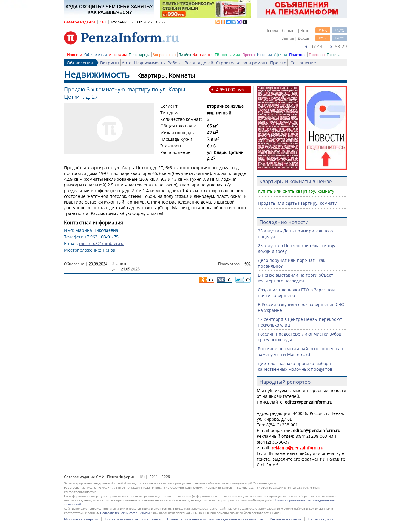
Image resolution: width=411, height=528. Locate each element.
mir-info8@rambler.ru (101, 243)
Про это (278, 63)
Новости (74, 54)
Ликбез (184, 54)
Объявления (95, 54)
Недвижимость (149, 63)
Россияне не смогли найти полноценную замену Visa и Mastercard (300, 351)
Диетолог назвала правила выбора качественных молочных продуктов (295, 366)
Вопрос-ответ (164, 54)
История (264, 54)
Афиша (280, 54)
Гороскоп (317, 54)
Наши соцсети (321, 519)
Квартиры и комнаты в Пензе (295, 181)
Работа (175, 63)
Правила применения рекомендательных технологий (215, 519)
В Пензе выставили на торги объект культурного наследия (295, 278)
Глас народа (139, 54)
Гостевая (335, 54)
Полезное (298, 54)
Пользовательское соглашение (133, 519)
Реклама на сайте (285, 519)
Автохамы (118, 54)
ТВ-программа (227, 54)
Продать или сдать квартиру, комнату (297, 203)
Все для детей (198, 63)
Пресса (248, 54)
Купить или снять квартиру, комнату (296, 191)
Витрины (109, 63)
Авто (126, 63)
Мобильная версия (81, 519)
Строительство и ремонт (241, 63)
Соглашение (303, 63)
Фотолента (203, 54)
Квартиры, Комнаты (166, 75)
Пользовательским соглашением (125, 513)
